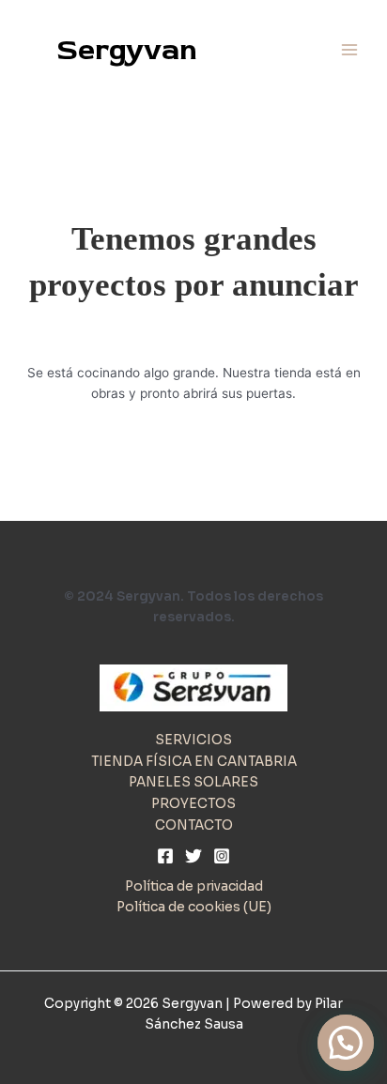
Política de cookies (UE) (193, 907)
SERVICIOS (193, 740)
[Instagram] (221, 855)
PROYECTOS (193, 804)
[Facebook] (165, 855)
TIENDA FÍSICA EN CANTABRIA (194, 762)
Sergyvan (126, 50)
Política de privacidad (194, 886)
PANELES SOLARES (193, 782)
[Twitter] (193, 855)
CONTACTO (194, 825)
